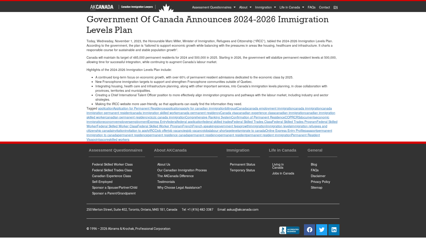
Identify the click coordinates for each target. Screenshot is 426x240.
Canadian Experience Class (111, 176)
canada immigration (307, 108)
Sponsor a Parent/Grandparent (114, 193)
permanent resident (232, 135)
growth (244, 126)
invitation (118, 130)
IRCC (153, 130)
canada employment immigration (271, 108)
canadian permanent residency (127, 117)
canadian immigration (290, 112)
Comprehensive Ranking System (208, 117)
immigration (257, 126)
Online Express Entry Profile (285, 130)
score (105, 139)
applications (173, 108)
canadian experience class (256, 112)
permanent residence (133, 135)
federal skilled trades (217, 121)
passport (311, 130)
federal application (190, 121)
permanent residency (204, 135)
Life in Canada (290, 7)
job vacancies (177, 130)
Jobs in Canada (283, 173)
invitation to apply (137, 130)
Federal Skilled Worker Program (159, 126)
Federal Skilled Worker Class (117, 126)
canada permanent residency (199, 112)
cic (151, 117)
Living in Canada (278, 166)
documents (308, 117)
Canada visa (229, 112)
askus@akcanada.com (242, 209)
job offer (162, 130)
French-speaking (204, 126)
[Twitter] (321, 229)
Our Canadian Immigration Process (182, 170)
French (187, 126)
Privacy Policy (320, 181)
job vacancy (195, 130)
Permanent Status (242, 164)
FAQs (312, 7)
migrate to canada (252, 130)
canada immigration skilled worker (155, 112)
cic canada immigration (169, 117)
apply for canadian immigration (203, 108)
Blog (314, 164)
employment (139, 121)
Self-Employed (102, 181)
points (97, 139)
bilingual (231, 108)
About (243, 7)
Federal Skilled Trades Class (252, 121)
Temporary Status (242, 170)
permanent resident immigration (268, 135)
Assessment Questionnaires (211, 7)
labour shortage (221, 130)
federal (172, 121)
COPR (289, 117)
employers (123, 121)
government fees (228, 126)
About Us (163, 164)
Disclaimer (318, 176)
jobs (207, 130)
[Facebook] (309, 229)
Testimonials (166, 181)
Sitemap (316, 187)
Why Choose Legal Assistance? (179, 187)
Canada (242, 108)
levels (236, 130)
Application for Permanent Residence (139, 108)
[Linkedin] (333, 229)
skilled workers (119, 139)
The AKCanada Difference (175, 176)
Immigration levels (278, 126)
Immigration (263, 7)
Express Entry (157, 121)
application (105, 108)
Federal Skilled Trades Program (294, 121)
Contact (324, 7)
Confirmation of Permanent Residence (258, 117)
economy (109, 121)
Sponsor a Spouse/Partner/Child (114, 187)
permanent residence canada (168, 135)
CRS (297, 117)
